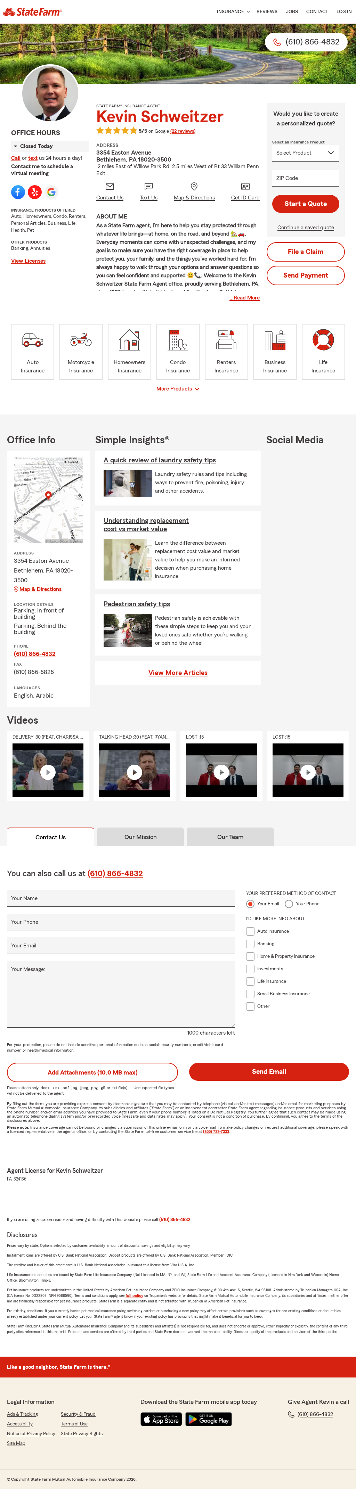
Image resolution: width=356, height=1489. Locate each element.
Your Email (23, 945)
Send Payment (305, 275)
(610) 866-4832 (35, 654)
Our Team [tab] (230, 837)
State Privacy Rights (82, 1433)
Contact (317, 11)
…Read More (244, 298)
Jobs (292, 11)
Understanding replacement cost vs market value (146, 525)
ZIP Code (287, 178)
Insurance (230, 11)
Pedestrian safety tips (137, 604)
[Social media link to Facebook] (18, 192)
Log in (344, 11)
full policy (134, 1295)
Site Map (16, 1443)
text (33, 158)
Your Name (24, 898)
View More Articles (178, 672)
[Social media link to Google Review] (51, 192)
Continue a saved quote (305, 227)
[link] (32, 12)
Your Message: (28, 969)
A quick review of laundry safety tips (160, 460)
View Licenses (28, 261)
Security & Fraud (78, 1414)
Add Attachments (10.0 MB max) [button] (93, 1072)
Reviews (267, 11)
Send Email (269, 1071)
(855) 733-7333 (216, 1131)
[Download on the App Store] (161, 1419)
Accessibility (20, 1424)
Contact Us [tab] (50, 837)
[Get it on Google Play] (208, 1419)
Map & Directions (40, 589)
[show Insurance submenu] (247, 12)
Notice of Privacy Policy (31, 1433)
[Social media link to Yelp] (35, 192)
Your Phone (24, 922)
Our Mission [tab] (140, 837)
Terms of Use (74, 1424)
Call (16, 158)
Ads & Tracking (22, 1414)
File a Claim (306, 251)
